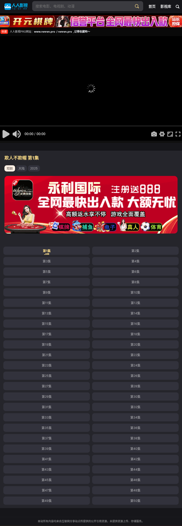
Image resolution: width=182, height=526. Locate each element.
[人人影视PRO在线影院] (16, 6)
